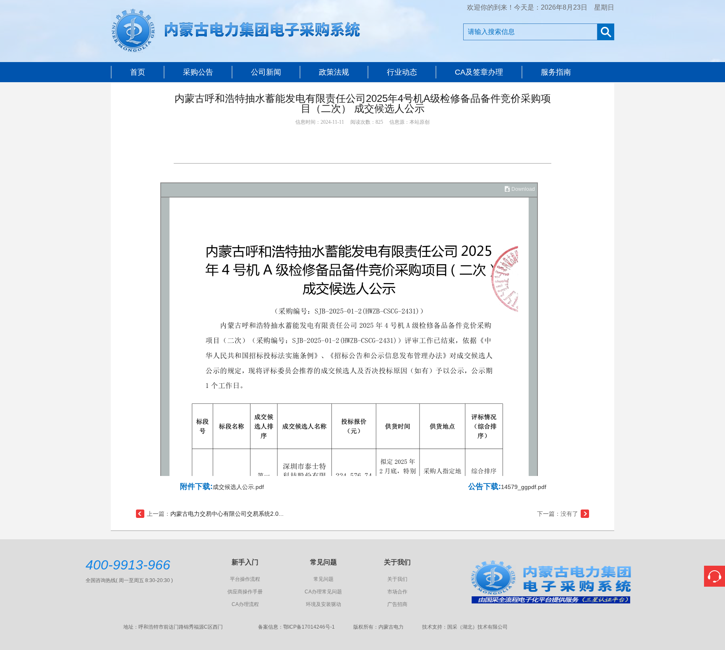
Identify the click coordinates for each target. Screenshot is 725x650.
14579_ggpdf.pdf (523, 487)
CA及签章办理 (479, 72)
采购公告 (198, 72)
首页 (137, 72)
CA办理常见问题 (323, 592)
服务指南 (556, 72)
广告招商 (397, 604)
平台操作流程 (245, 579)
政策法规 (334, 72)
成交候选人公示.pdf (238, 487)
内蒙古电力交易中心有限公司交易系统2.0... (227, 513)
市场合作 (397, 592)
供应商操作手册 (245, 592)
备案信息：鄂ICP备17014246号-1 (296, 627)
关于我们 (397, 579)
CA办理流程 (245, 604)
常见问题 (323, 579)
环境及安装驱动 (323, 604)
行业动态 (402, 72)
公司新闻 (266, 72)
